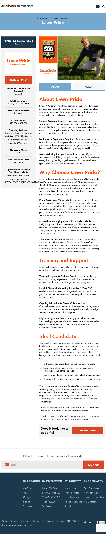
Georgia (27, 497)
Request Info (18, 79)
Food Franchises (72, 497)
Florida (26, 501)
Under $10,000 (49, 488)
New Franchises (91, 492)
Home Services (71, 492)
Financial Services (73, 501)
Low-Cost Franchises (94, 497)
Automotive (70, 488)
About (55, 86)
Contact (14, 521)
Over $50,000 (48, 501)
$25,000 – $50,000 (51, 497)
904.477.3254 (73, 521)
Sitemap (60, 521)
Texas (26, 492)
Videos (88, 86)
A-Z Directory (90, 501)
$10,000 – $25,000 (51, 492)
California (27, 488)
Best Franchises (91, 488)
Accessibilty (48, 521)
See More (28, 506)
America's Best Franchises (17, 6)
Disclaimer (25, 521)
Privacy (36, 521)
